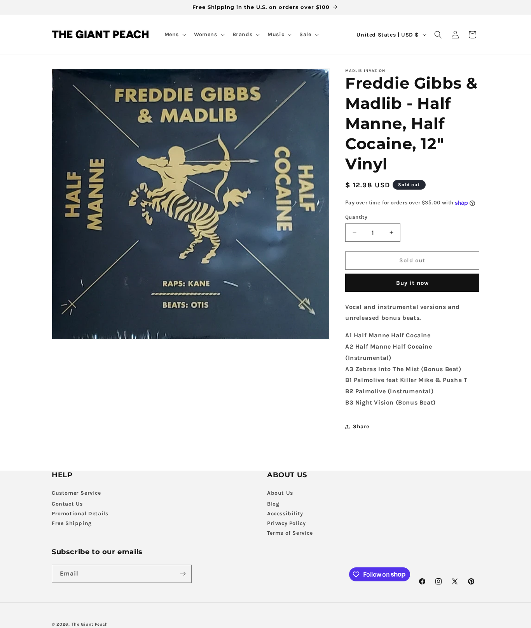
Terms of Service (290, 533)
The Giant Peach (90, 624)
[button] (174, 34)
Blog (273, 504)
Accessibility (285, 513)
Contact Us (67, 504)
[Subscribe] (182, 574)
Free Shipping (72, 523)
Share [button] (361, 426)
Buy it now (412, 282)
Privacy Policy (286, 523)
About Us (280, 493)
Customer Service (76, 493)
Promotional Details (80, 513)
